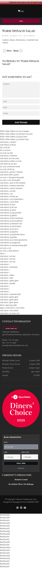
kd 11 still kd (5, 148)
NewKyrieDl (4, 545)
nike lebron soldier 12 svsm (11, 161)
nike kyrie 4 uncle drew (9, 202)
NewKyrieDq (5, 558)
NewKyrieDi (4, 537)
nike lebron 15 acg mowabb (10, 213)
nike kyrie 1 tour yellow (9, 311)
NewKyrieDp (5, 556)
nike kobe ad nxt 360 (8, 164)
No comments (30, 36)
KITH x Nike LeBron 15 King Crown (13, 137)
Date (5, 442)
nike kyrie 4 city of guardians (11, 199)
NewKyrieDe (5, 526)
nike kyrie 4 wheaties (8, 156)
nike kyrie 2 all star (7, 256)
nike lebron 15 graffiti (8, 216)
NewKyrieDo (5, 553)
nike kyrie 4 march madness (11, 188)
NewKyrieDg (5, 531)
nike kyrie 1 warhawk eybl (10, 294)
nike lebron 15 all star (8, 207)
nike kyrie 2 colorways (9, 267)
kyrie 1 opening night (8, 305)
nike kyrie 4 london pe (9, 197)
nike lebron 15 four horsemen (11, 218)
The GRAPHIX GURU (31, 502)
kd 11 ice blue (5, 150)
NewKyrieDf (5, 529)
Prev (8, 51)
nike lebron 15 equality (9, 232)
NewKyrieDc (5, 520)
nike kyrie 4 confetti (8, 142)
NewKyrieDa (5, 515)
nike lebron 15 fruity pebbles (11, 221)
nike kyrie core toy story (9, 158)
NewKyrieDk (5, 542)
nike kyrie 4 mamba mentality (12, 186)
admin (6, 36)
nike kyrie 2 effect (7, 275)
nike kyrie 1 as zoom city (9, 313)
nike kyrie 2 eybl (6, 278)
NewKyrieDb (5, 518)
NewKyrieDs (5, 564)
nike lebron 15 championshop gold (13, 245)
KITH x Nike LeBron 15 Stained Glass (14, 139)
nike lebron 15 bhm (7, 205)
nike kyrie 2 (4, 264)
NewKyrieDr (5, 561)
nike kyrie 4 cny (6, 194)
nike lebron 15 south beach (10, 226)
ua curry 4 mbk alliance (9, 251)
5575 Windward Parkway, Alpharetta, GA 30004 (20, 335)
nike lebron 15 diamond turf (11, 224)
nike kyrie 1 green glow (9, 297)
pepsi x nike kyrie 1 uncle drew (12, 308)
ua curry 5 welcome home (10, 167)
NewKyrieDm (5, 548)
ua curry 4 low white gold (10, 180)
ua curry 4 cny (5, 248)
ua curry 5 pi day (6, 153)
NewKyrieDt (5, 567)
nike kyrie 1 (4, 286)
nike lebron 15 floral (8, 145)
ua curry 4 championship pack (12, 178)
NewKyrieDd (5, 523)
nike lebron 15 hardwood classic (12, 235)
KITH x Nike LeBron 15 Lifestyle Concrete (16, 134)
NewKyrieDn (5, 550)
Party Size (25, 452)
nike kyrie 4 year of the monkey (12, 183)
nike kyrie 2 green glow (9, 281)
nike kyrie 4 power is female (11, 172)
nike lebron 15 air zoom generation (13, 240)
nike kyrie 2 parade (7, 283)
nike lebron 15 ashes (8, 210)
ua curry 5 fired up (7, 169)
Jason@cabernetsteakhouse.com (15, 346)
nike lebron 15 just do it (9, 229)
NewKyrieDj (4, 539)
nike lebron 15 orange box (10, 243)
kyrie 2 (2, 254)
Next (17, 51)
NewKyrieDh (5, 534)
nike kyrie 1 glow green (9, 302)
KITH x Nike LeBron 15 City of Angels (14, 131)
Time (5, 452)
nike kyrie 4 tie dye (7, 191)
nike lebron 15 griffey (8, 237)
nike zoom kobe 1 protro (9, 175)
